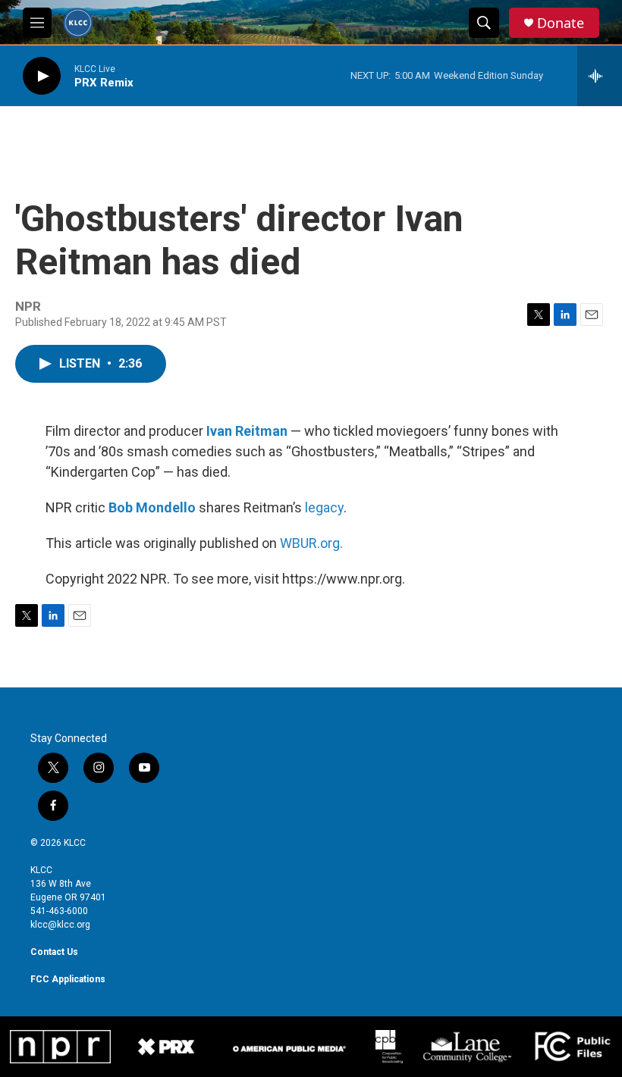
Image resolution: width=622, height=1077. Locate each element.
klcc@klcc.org (60, 924)
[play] (42, 76)
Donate (560, 23)
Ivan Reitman (246, 431)
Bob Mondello (152, 507)
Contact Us (54, 952)
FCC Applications (67, 979)
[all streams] (599, 75)
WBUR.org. (311, 543)
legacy (324, 507)
